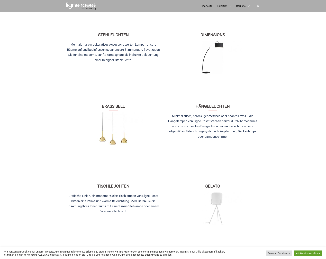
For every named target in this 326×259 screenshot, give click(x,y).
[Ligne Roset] (81, 6)
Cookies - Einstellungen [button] (279, 253)
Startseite (207, 6)
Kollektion (222, 6)
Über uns (241, 6)
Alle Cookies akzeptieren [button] (308, 253)
